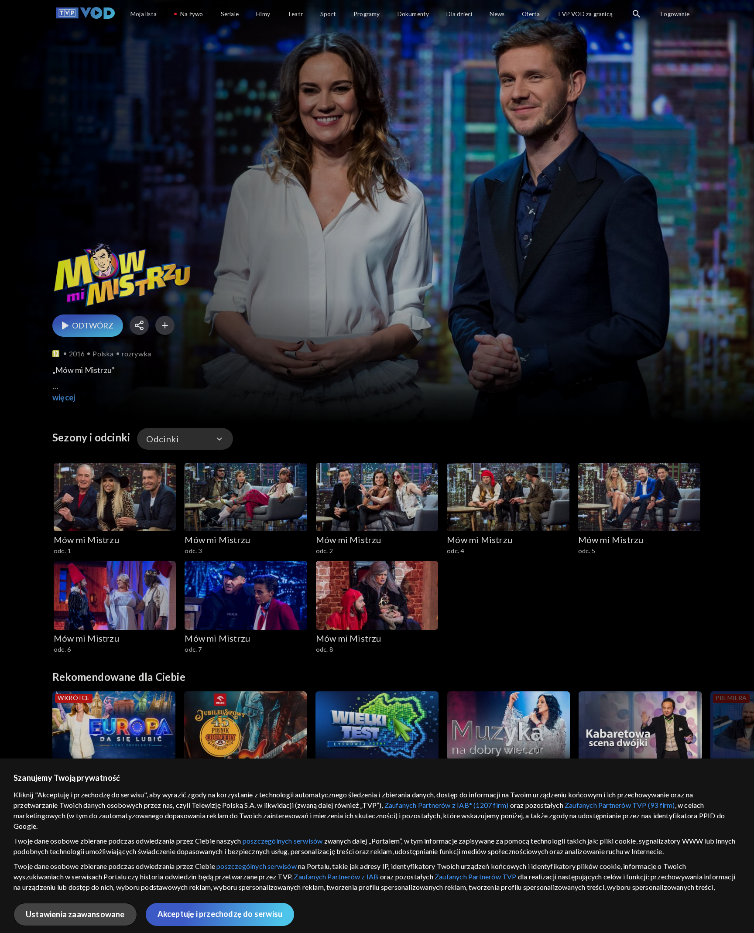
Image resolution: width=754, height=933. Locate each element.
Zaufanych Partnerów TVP (476, 876)
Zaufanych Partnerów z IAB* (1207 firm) (446, 805)
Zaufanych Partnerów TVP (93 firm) (620, 805)
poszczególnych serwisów (283, 841)
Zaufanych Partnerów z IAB (336, 876)
